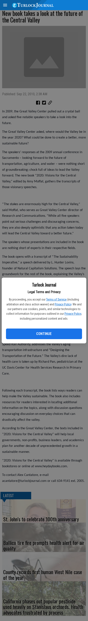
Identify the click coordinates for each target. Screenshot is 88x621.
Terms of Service (56, 299)
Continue (43, 334)
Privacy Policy (63, 304)
